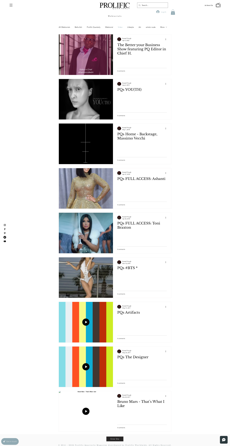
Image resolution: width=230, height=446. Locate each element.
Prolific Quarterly (93, 27)
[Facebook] (4, 229)
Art (140, 27)
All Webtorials (64, 27)
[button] (11, 5)
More (162, 27)
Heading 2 (34, 21)
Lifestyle (130, 27)
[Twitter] (4, 237)
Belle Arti (78, 27)
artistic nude (150, 27)
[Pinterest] (4, 233)
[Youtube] (4, 241)
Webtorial (109, 27)
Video (120, 27)
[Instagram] (4, 225)
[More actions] (166, 39)
